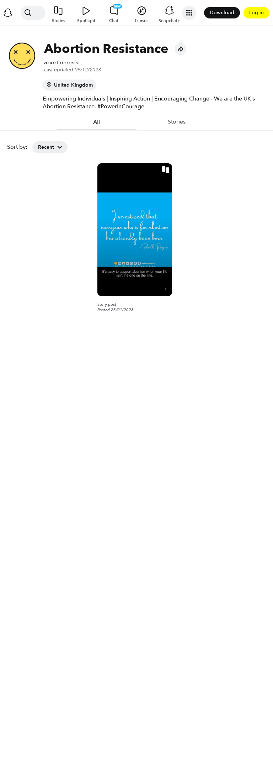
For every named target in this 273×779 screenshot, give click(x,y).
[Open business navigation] (189, 13)
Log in (256, 12)
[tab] (96, 122)
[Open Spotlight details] (165, 289)
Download (222, 12)
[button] (180, 49)
